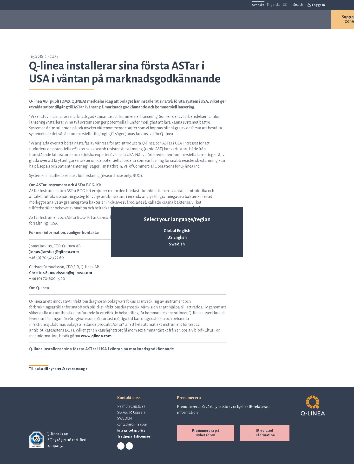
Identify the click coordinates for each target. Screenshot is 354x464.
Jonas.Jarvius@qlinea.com (54, 252)
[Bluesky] (129, 446)
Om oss (193, 19)
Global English (177, 231)
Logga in (318, 5)
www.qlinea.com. (97, 336)
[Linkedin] (121, 446)
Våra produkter (74, 19)
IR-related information (265, 433)
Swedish (177, 244)
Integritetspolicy (131, 430)
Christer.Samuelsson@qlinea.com (60, 273)
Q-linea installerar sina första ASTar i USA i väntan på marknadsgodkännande (101, 349)
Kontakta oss (306, 19)
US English (177, 237)
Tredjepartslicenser (134, 436)
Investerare (262, 19)
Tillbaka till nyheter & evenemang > (58, 369)
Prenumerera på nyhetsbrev (205, 433)
